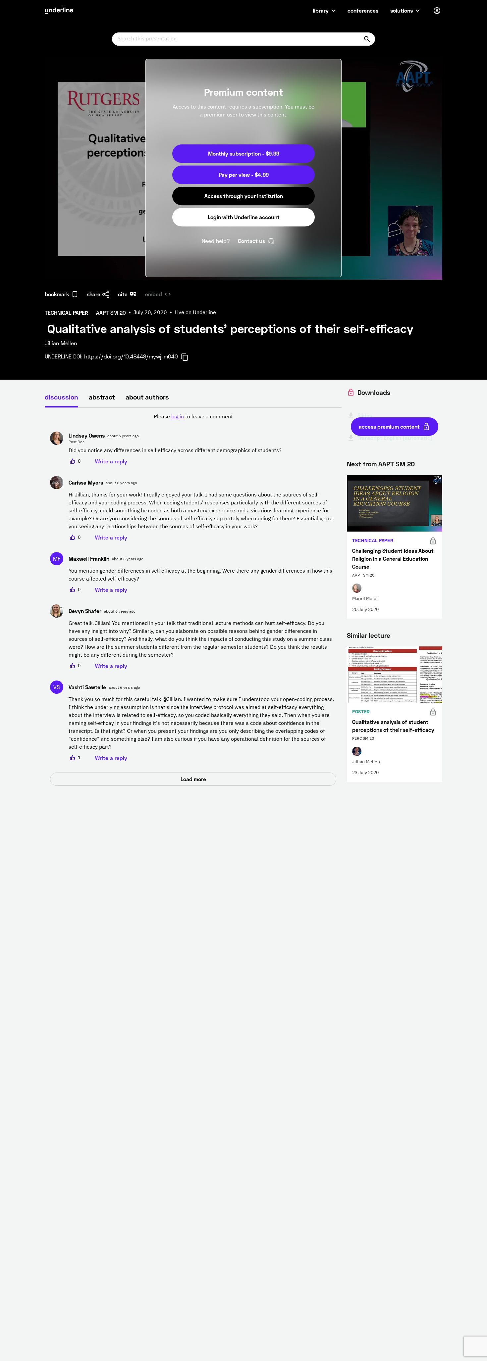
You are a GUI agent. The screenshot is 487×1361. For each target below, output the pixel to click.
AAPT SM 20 (396, 464)
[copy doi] (188, 357)
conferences (363, 10)
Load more (193, 779)
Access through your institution (243, 196)
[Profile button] (437, 10)
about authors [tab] (147, 397)
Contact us (251, 241)
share (93, 294)
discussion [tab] (61, 397)
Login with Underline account (244, 217)
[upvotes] (73, 461)
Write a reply (111, 461)
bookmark (57, 294)
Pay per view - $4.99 (244, 174)
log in (177, 417)
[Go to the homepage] (59, 10)
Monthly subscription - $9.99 (243, 153)
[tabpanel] (193, 599)
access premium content (389, 426)
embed (153, 294)
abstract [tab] (102, 397)
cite (123, 294)
